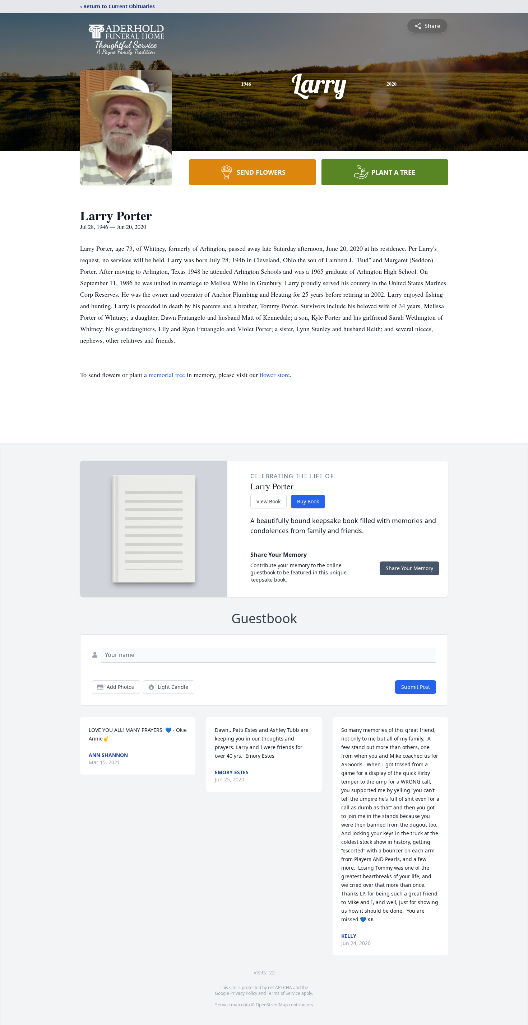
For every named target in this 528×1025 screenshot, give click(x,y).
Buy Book (308, 501)
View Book (268, 501)
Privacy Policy (243, 993)
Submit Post (415, 686)
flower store (275, 374)
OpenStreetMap (272, 1005)
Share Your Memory (409, 568)
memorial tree (167, 374)
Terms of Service (283, 993)
